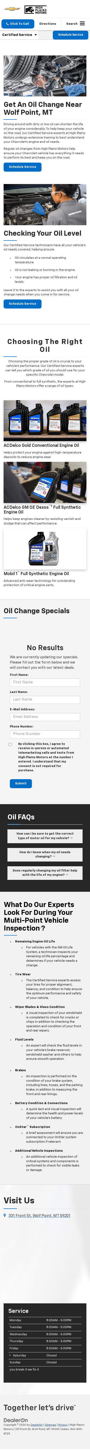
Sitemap (50, 1425)
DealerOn (36, 1425)
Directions (47, 23)
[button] (17, 24)
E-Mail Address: (22, 709)
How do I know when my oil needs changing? (45, 854)
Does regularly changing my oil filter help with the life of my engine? (45, 873)
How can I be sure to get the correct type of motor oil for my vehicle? (45, 836)
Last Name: (19, 692)
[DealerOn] (16, 1420)
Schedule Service (70, 35)
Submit (21, 783)
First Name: (19, 675)
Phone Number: (22, 726)
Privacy (63, 1425)
